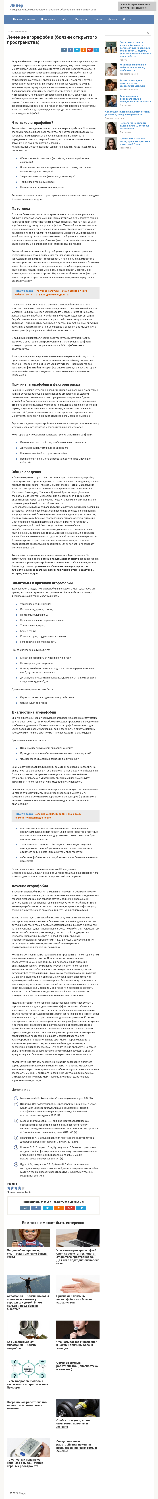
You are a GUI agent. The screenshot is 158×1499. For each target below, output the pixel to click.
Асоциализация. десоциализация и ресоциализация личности (135, 99)
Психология (48, 19)
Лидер (16, 5)
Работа (65, 19)
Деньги (112, 19)
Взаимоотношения (24, 19)
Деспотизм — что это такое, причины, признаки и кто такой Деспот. (135, 141)
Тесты (98, 19)
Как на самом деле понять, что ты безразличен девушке (132, 83)
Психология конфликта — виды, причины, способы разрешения (134, 126)
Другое (127, 19)
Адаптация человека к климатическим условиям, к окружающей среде (127, 113)
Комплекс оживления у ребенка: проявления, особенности (133, 67)
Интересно (81, 19)
